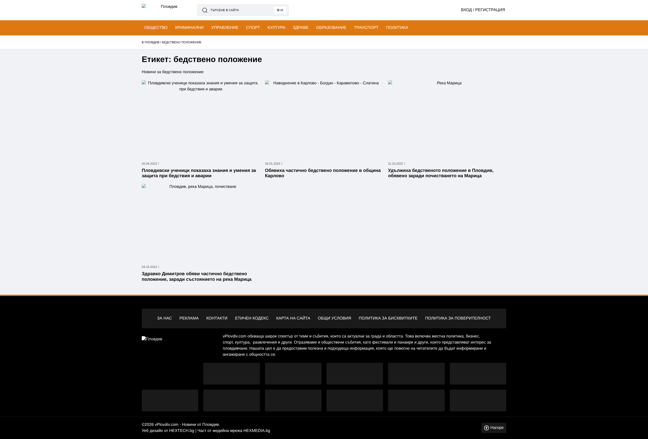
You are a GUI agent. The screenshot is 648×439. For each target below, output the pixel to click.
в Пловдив (150, 42)
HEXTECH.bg (181, 431)
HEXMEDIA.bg (256, 431)
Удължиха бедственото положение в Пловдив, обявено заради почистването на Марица (440, 173)
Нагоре (497, 428)
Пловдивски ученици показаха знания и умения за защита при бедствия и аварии (199, 173)
